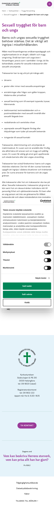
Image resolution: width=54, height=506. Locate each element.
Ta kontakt (27, 425)
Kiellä (27, 302)
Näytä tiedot (40, 278)
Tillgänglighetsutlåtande (27, 483)
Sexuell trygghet (10, 15)
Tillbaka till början (26, 501)
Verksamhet (14, 11)
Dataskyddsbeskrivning (27, 488)
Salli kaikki (27, 286)
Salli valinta (27, 294)
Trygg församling (28, 11)
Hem (4, 11)
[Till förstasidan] (11, 4)
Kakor (27, 493)
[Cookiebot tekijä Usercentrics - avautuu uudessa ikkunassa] (40, 201)
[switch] (47, 252)
